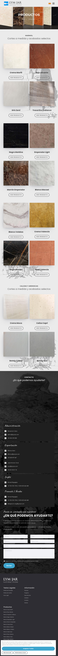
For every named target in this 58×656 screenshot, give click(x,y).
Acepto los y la (21, 561)
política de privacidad (32, 561)
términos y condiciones (17, 561)
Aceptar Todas (28, 648)
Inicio (23, 19)
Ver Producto (16, 77)
